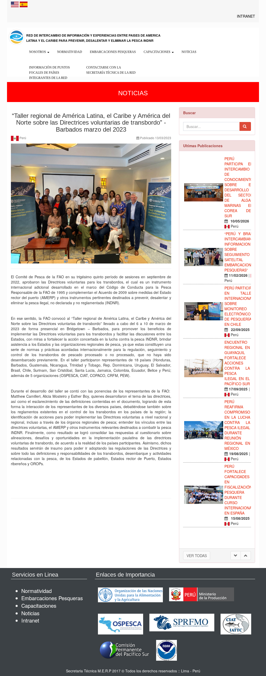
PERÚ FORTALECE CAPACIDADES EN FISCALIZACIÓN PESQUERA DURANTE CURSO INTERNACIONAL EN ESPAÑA (239, 490)
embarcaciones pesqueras (52, 598)
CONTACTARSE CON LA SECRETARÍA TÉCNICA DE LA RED (111, 70)
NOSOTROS (38, 52)
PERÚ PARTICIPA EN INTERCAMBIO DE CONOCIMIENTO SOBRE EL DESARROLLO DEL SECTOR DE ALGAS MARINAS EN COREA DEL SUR (238, 187)
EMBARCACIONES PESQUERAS (113, 52)
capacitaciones (38, 605)
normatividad (36, 590)
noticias (30, 613)
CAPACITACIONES (157, 52)
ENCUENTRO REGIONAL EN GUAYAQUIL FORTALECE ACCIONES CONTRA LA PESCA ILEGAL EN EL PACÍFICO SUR (237, 363)
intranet (30, 620)
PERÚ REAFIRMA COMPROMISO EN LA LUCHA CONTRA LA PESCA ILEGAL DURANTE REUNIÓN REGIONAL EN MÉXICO (237, 425)
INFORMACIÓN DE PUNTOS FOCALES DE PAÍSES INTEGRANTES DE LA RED (49, 73)
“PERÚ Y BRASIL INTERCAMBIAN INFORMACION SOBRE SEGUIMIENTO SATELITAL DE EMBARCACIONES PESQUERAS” (240, 252)
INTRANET (246, 16)
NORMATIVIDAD (69, 52)
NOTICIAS (189, 52)
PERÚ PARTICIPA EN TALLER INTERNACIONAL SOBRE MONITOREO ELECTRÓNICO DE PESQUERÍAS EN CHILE (239, 306)
